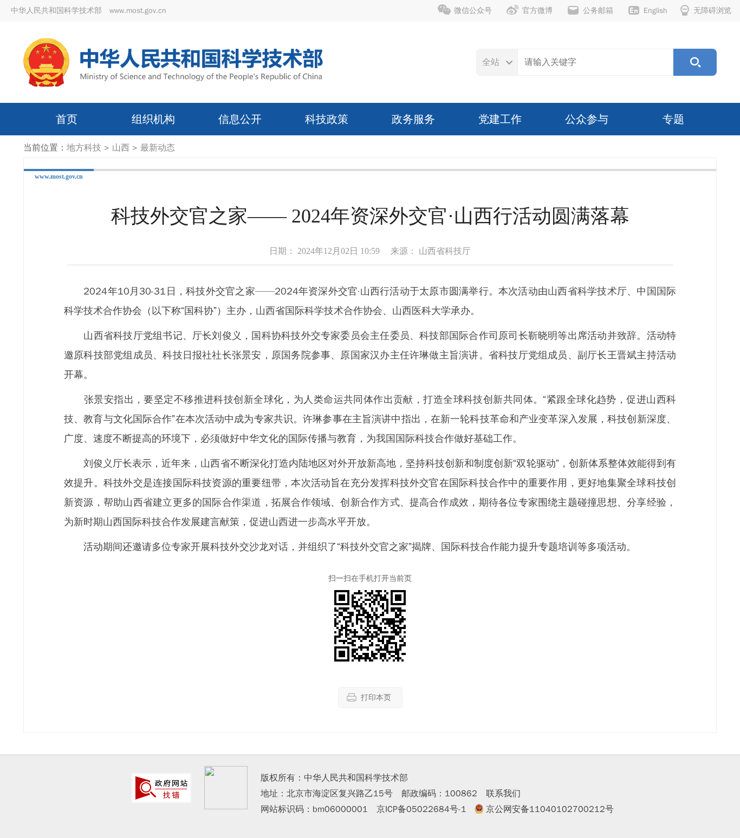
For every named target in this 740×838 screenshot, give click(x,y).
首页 (66, 119)
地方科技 (84, 147)
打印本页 (376, 697)
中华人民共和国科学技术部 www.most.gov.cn (88, 10)
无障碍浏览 (712, 10)
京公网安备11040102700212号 (550, 809)
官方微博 (537, 10)
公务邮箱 (598, 10)
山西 (120, 147)
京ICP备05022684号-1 (421, 809)
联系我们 (503, 793)
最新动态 (157, 147)
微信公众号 (473, 10)
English (655, 10)
